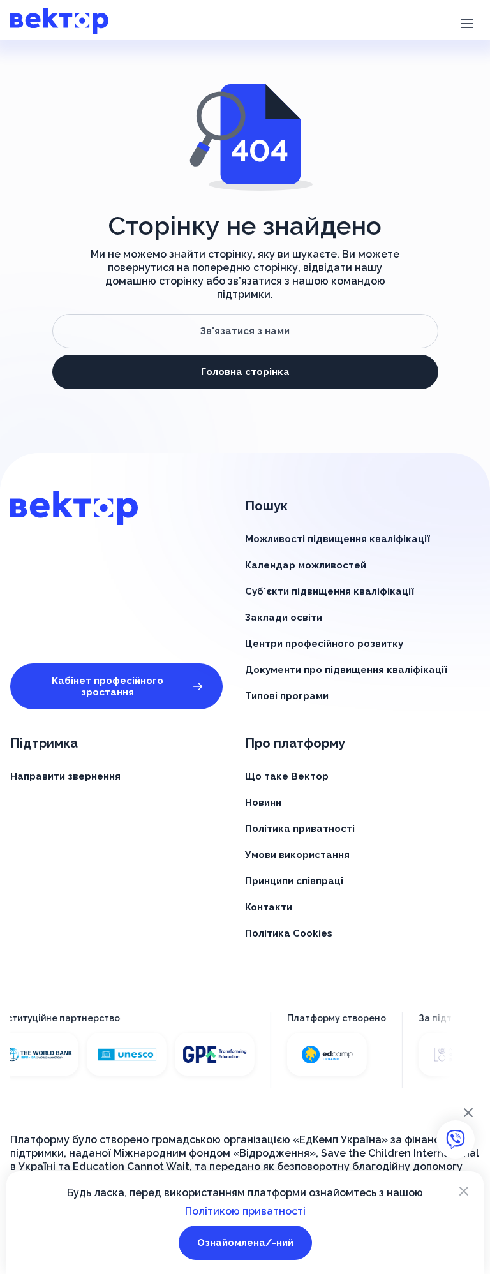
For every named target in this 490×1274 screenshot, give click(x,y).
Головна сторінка (245, 372)
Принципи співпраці (294, 881)
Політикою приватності (245, 1211)
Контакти (268, 907)
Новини (263, 802)
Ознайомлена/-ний (245, 1242)
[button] (466, 22)
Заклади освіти (283, 617)
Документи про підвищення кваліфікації (346, 670)
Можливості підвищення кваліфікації (337, 539)
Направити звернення (65, 776)
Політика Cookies (288, 933)
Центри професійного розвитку (324, 643)
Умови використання (297, 855)
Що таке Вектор (287, 776)
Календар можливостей (305, 565)
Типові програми (287, 696)
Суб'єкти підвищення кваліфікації (329, 591)
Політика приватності (300, 828)
